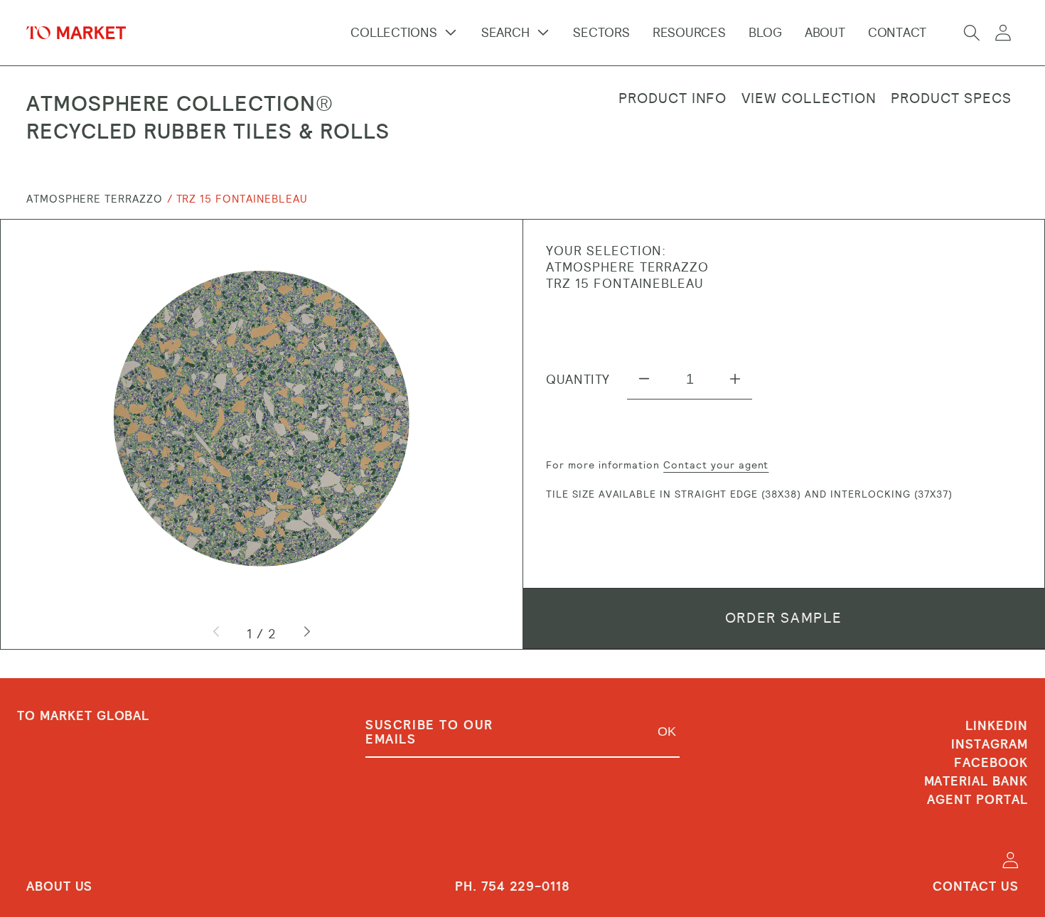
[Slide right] (305, 633)
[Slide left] (217, 633)
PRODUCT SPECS (951, 98)
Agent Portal (977, 800)
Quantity (578, 379)
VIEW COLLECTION (808, 98)
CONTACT (897, 32)
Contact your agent (715, 465)
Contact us (976, 886)
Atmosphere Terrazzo (94, 199)
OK (667, 731)
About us (59, 886)
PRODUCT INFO (672, 98)
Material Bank (976, 781)
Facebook (991, 763)
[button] (971, 32)
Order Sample (783, 618)
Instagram (989, 744)
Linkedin (996, 726)
